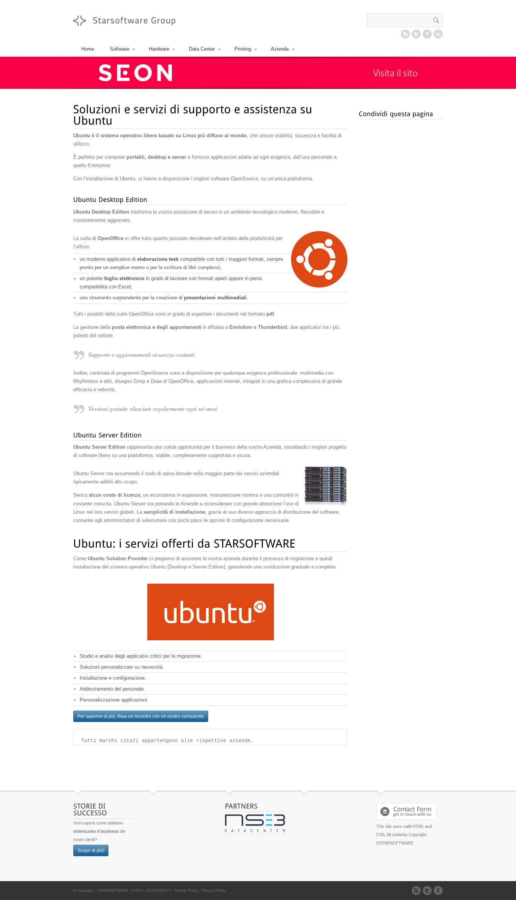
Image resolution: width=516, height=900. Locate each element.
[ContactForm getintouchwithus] (406, 811)
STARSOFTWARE (112, 890)
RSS (405, 34)
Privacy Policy (214, 890)
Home (87, 49)
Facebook (427, 34)
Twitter (416, 34)
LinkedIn (438, 34)
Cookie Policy (186, 890)
